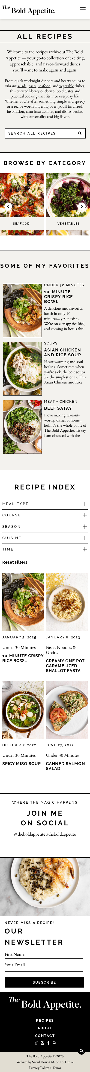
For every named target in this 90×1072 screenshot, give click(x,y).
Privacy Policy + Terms (45, 1067)
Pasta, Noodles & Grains (61, 649)
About (45, 1028)
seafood (44, 85)
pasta (32, 85)
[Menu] (82, 8)
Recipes (45, 1020)
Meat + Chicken (61, 401)
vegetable (66, 85)
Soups (50, 343)
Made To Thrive (62, 1061)
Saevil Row (40, 1061)
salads (22, 85)
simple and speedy (71, 101)
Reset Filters (14, 562)
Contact (45, 1036)
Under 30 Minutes (64, 285)
